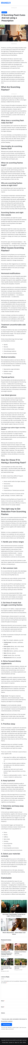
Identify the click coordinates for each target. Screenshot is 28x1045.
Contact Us (11, 1042)
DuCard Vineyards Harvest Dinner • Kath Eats (6, 968)
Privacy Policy (5, 1042)
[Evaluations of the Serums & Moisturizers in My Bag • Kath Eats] (7, 946)
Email (2, 1006)
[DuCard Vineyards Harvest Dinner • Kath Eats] (7, 961)
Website (3, 1013)
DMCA (24, 1042)
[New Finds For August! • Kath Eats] (21, 961)
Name (3, 1000)
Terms (21, 1042)
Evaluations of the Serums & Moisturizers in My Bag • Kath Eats (6, 953)
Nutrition (4, 12)
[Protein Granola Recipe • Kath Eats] (21, 946)
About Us (17, 1042)
